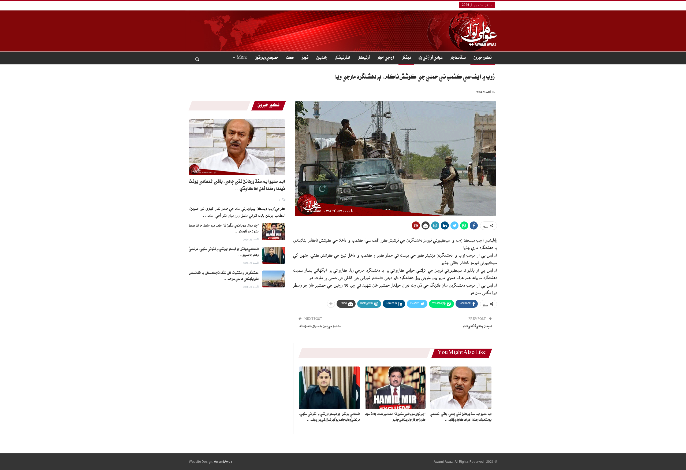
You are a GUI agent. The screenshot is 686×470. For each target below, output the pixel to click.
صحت (290, 58)
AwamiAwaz (223, 462)
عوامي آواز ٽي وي (431, 58)
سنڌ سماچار (458, 58)
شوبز (304, 58)
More (242, 58)
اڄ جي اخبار (386, 58)
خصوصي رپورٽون (266, 58)
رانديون (321, 58)
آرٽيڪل (364, 58)
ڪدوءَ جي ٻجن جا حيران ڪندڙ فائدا (320, 327)
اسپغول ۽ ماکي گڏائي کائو (477, 327)
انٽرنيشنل (342, 58)
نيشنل (406, 58)
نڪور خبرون (482, 58)
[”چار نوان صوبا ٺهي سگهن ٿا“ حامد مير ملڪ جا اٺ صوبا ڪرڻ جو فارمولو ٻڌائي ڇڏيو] (395, 388)
